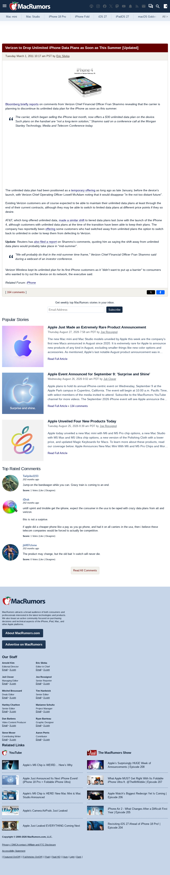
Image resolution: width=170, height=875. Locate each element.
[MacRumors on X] (111, 6)
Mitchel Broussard (12, 691)
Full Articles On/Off (32, 857)
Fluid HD (56, 857)
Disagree (50, 490)
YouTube (15, 752)
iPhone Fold (82, 16)
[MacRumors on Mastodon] (117, 6)
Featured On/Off (11, 857)
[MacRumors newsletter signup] (144, 6)
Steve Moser (8, 732)
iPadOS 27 (122, 16)
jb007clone (30, 545)
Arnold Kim (8, 663)
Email (4, 669)
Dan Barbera (9, 718)
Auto (65, 857)
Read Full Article (57, 358)
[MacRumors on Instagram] (98, 6)
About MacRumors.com (22, 633)
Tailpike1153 (30, 476)
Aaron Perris (42, 732)
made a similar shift (71, 220)
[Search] (159, 6)
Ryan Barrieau (43, 718)
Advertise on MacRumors (23, 644)
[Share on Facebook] (160, 292)
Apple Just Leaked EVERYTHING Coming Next (51, 825)
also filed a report (45, 241)
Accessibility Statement (13, 851)
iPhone (31, 282)
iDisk (26, 499)
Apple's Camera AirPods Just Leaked (45, 810)
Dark (78, 857)
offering (50, 229)
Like (41, 490)
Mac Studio (33, 16)
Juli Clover (109, 378)
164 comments (16, 292)
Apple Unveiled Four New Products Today (82, 421)
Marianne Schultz (45, 705)
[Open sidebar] (165, 7)
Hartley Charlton (11, 705)
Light (72, 857)
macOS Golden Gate (150, 16)
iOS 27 (102, 16)
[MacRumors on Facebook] (105, 6)
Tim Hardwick (43, 691)
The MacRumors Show (114, 752)
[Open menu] (4, 6)
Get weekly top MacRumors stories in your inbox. (85, 302)
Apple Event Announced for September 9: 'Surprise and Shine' (99, 374)
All (165, 16)
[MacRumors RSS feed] (137, 6)
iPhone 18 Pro (57, 16)
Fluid (47, 857)
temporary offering (83, 190)
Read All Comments (85, 570)
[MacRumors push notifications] (130, 6)
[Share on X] (151, 292)
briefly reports (22, 104)
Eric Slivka (62, 56)
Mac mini (11, 16)
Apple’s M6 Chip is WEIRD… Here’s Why (48, 765)
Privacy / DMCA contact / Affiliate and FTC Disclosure (29, 844)
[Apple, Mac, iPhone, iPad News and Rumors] (30, 10)
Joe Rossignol (109, 332)
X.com (13, 669)
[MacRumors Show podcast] (91, 6)
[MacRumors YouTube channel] (124, 6)
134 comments (79, 406)
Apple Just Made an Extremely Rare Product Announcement (97, 327)
